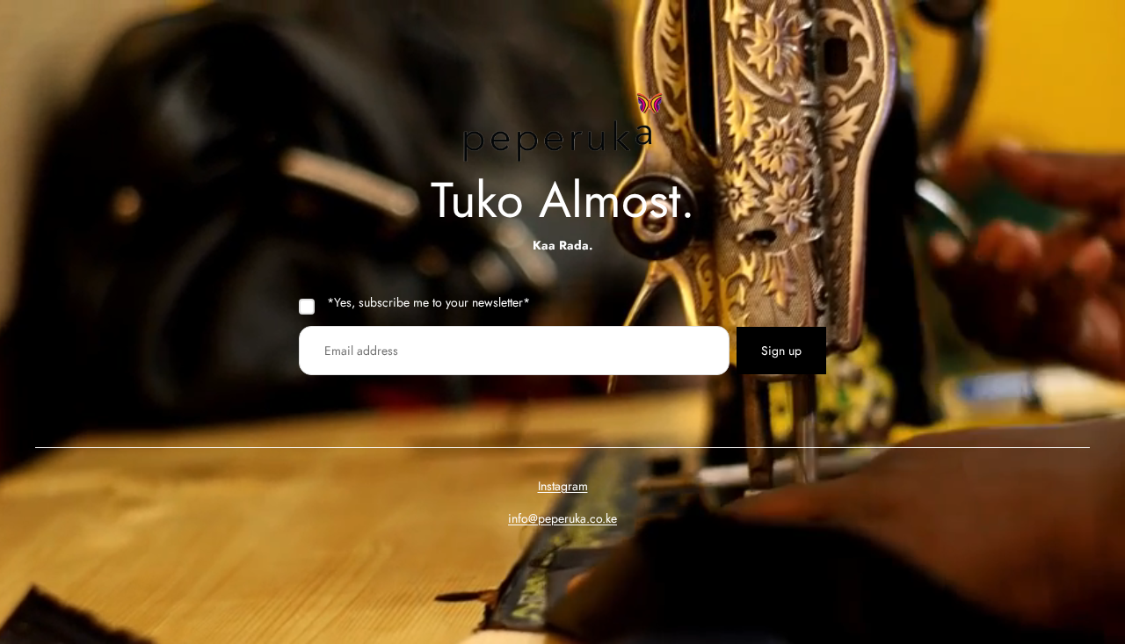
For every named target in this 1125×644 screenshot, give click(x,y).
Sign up (781, 350)
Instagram (563, 486)
